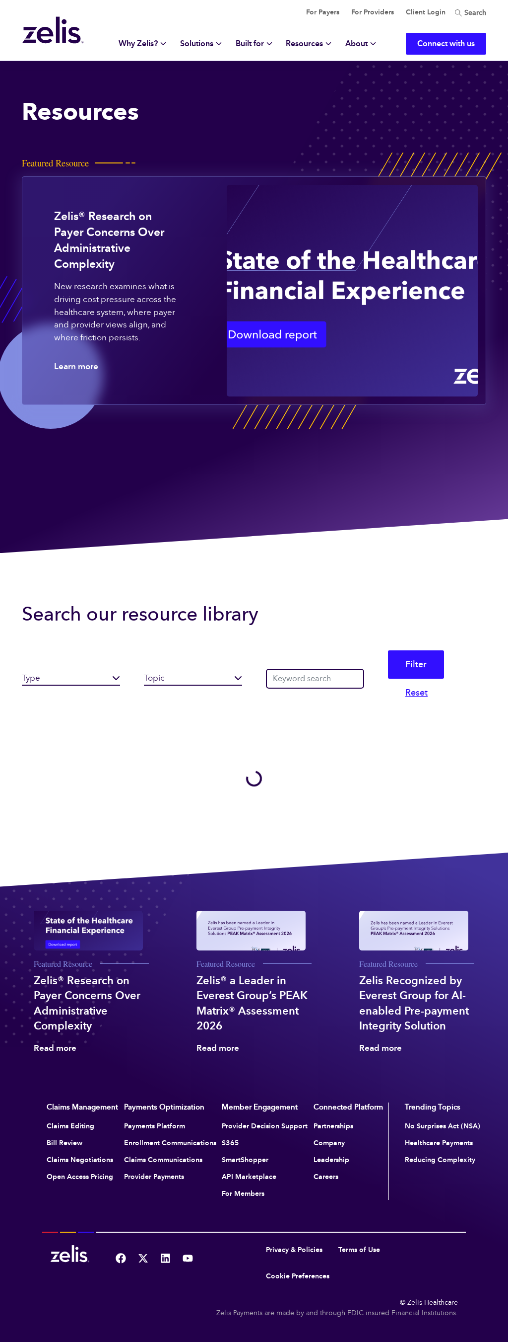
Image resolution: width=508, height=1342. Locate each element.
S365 (230, 1143)
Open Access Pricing (80, 1177)
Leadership (331, 1160)
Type (31, 678)
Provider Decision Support (265, 1126)
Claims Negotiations (80, 1160)
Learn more (76, 366)
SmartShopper (245, 1160)
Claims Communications (163, 1160)
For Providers (372, 12)
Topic (154, 678)
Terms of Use (359, 1250)
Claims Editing (70, 1126)
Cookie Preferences (297, 1276)
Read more (55, 1048)
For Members (243, 1193)
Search (474, 12)
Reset (416, 692)
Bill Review (64, 1143)
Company (329, 1143)
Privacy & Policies (294, 1250)
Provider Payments (154, 1177)
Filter (416, 664)
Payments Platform (154, 1126)
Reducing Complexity (440, 1160)
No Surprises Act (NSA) (442, 1126)
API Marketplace (249, 1177)
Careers (326, 1177)
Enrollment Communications (170, 1143)
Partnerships (333, 1126)
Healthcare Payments (439, 1143)
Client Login (425, 12)
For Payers (322, 12)
